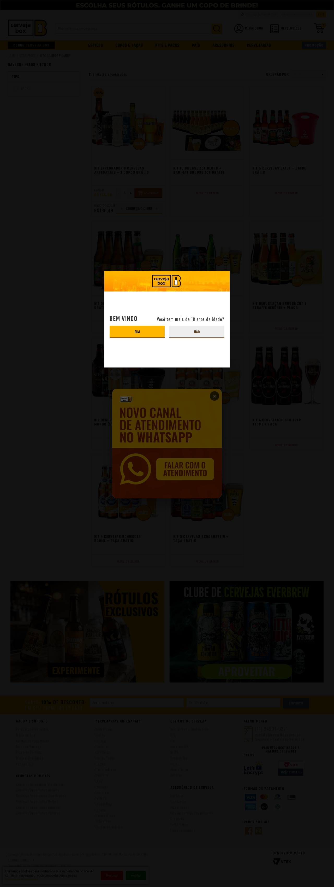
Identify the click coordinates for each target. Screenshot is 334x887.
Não (197, 331)
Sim (137, 331)
